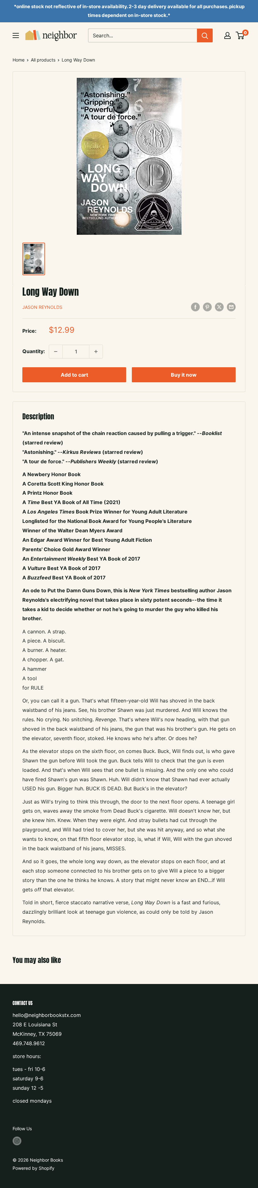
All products (43, 59)
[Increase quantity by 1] (96, 351)
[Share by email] (231, 306)
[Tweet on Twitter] (219, 306)
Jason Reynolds (42, 307)
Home (19, 59)
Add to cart (74, 375)
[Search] (205, 35)
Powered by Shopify (33, 1168)
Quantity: (33, 351)
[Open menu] (16, 35)
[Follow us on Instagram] (17, 1140)
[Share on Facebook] (195, 306)
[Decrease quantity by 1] (55, 351)
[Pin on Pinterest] (207, 306)
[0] (240, 35)
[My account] (227, 35)
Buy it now (184, 375)
